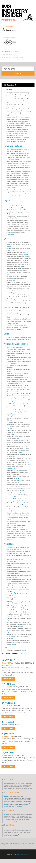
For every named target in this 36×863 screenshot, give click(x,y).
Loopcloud (22, 803)
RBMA (22, 491)
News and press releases (14, 57)
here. (29, 834)
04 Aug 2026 (9, 703)
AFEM (5, 814)
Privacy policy (24, 843)
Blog (13, 402)
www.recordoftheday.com (22, 854)
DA (26, 163)
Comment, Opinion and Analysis (19, 307)
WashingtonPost (11, 468)
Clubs (6, 333)
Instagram (19, 806)
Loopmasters (16, 803)
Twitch (26, 804)
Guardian (9, 367)
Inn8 (25, 470)
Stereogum (25, 173)
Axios (8, 129)
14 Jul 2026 (8, 752)
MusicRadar (25, 505)
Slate (8, 317)
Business (8, 89)
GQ (25, 422)
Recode (20, 135)
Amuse (9, 371)
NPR (8, 444)
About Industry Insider (7, 843)
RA (26, 178)
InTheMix (23, 388)
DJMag (23, 208)
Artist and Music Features (16, 343)
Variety (18, 329)
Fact (8, 214)
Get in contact (16, 843)
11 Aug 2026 (8, 684)
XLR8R (22, 266)
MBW (8, 115)
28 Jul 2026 (8, 722)
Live (6, 238)
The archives (8, 54)
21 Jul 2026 (8, 733)
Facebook (6, 806)
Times (21, 196)
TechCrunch (14, 129)
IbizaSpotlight (19, 375)
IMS (5, 783)
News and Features (13, 145)
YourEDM (22, 384)
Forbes (9, 408)
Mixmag (17, 159)
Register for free (10, 52)
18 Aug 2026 (8, 660)
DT (7, 103)
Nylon (20, 527)
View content (8, 678)
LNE (18, 141)
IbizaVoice (14, 313)
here (17, 835)
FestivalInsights (11, 293)
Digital (7, 200)
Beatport (6, 796)
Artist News (9, 543)
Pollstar (22, 141)
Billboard (13, 363)
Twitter (12, 806)
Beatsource (19, 801)
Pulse (12, 355)
